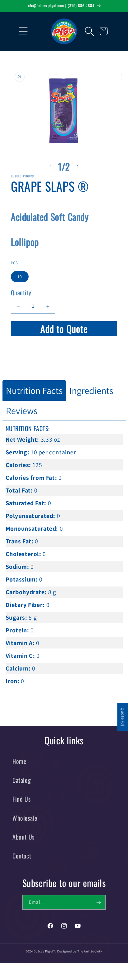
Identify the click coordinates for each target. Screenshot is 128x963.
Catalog (21, 780)
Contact (21, 855)
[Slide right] (78, 166)
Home (19, 761)
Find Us (21, 799)
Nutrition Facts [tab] (34, 390)
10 (19, 276)
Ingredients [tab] (91, 390)
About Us (23, 836)
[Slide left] (50, 166)
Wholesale (24, 818)
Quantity (21, 292)
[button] (18, 31)
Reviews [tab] (21, 410)
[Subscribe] (98, 902)
